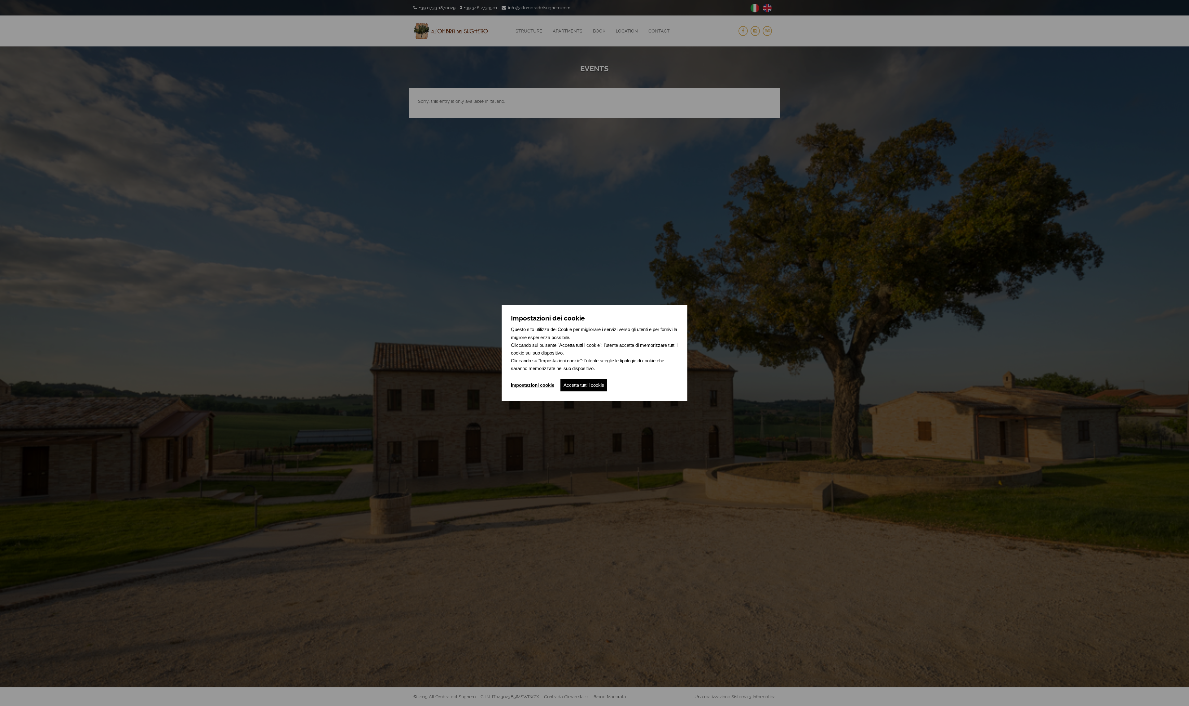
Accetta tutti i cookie (584, 385)
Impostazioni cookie (532, 385)
